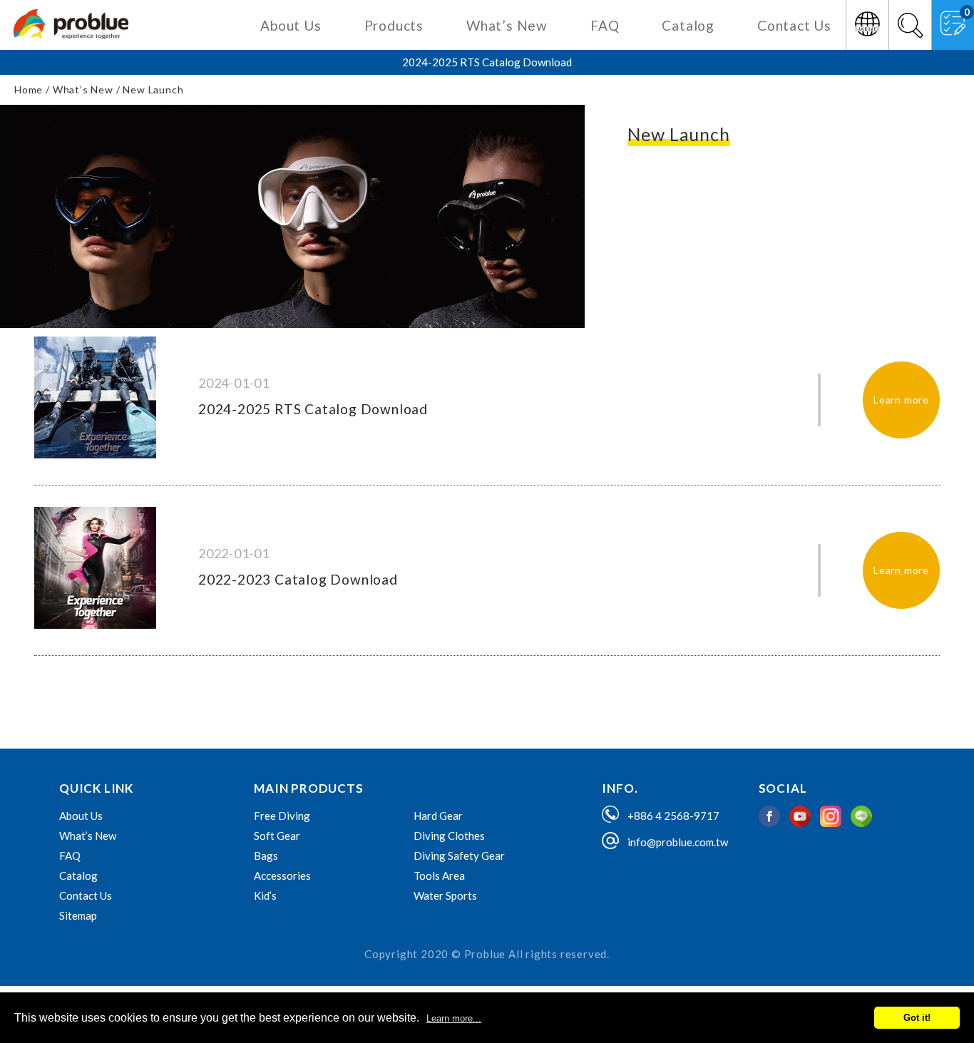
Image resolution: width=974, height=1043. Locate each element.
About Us (290, 26)
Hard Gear (438, 815)
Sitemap (78, 915)
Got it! (917, 1017)
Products (394, 26)
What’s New (507, 26)
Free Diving (282, 815)
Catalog (688, 26)
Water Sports (445, 895)
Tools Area (439, 875)
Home (28, 89)
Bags (266, 855)
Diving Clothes (449, 835)
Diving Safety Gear (459, 855)
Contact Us (794, 26)
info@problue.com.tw (677, 842)
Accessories (282, 875)
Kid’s (265, 895)
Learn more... (453, 1018)
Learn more (901, 400)
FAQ (604, 26)
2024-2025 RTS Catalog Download (487, 62)
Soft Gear (277, 835)
